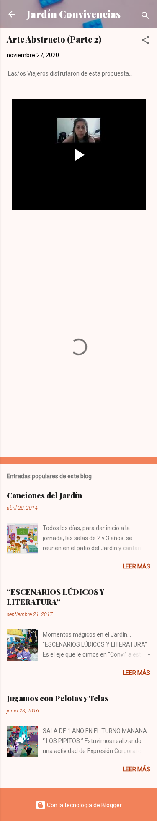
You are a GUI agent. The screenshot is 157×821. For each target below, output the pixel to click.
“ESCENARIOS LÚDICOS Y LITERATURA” (55, 597)
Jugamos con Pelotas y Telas (57, 698)
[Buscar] (145, 17)
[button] (145, 41)
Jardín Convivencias (74, 14)
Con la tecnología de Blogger (84, 805)
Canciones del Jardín (44, 495)
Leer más (136, 566)
